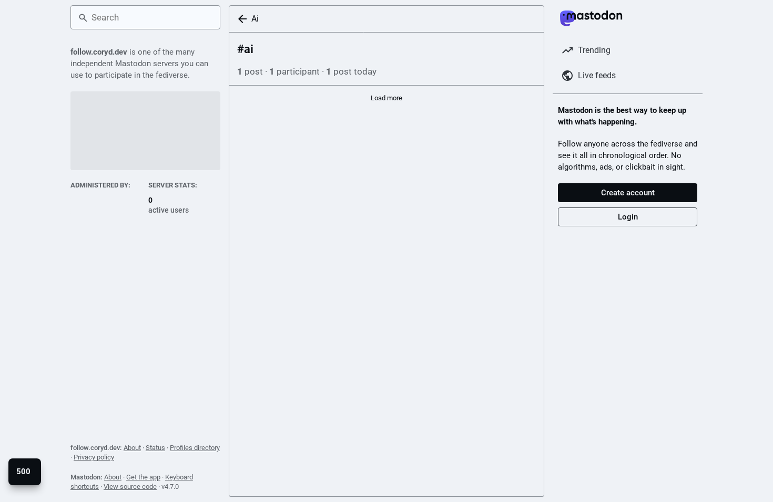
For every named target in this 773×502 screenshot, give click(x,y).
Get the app (143, 477)
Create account (628, 192)
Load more (386, 98)
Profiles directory (195, 448)
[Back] (240, 19)
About (132, 448)
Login (628, 217)
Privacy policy (94, 457)
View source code (130, 486)
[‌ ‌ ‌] (106, 205)
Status (155, 448)
